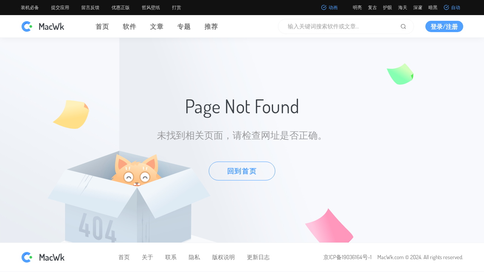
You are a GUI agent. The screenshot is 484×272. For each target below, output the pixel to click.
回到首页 (242, 171)
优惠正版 (121, 7)
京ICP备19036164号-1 (347, 257)
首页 (102, 26)
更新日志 (258, 257)
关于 (147, 257)
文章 (157, 26)
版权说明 (223, 257)
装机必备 (30, 7)
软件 (130, 26)
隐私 (194, 257)
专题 (184, 26)
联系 (171, 257)
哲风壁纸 (151, 7)
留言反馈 (90, 7)
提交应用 (60, 7)
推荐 (211, 26)
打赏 (176, 7)
